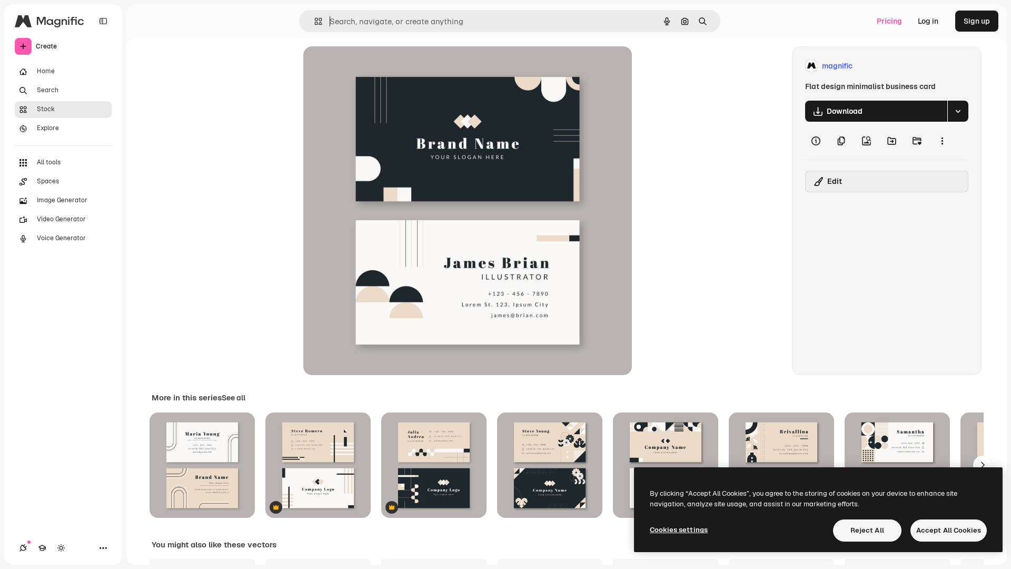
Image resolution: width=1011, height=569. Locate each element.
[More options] (942, 140)
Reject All (867, 530)
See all (233, 398)
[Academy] (42, 547)
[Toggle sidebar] (103, 21)
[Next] (982, 465)
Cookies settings (679, 529)
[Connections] (23, 547)
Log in (928, 21)
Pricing (889, 21)
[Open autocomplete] (314, 21)
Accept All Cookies (948, 530)
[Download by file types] (957, 111)
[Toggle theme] (61, 547)
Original (370, 66)
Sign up (977, 21)
